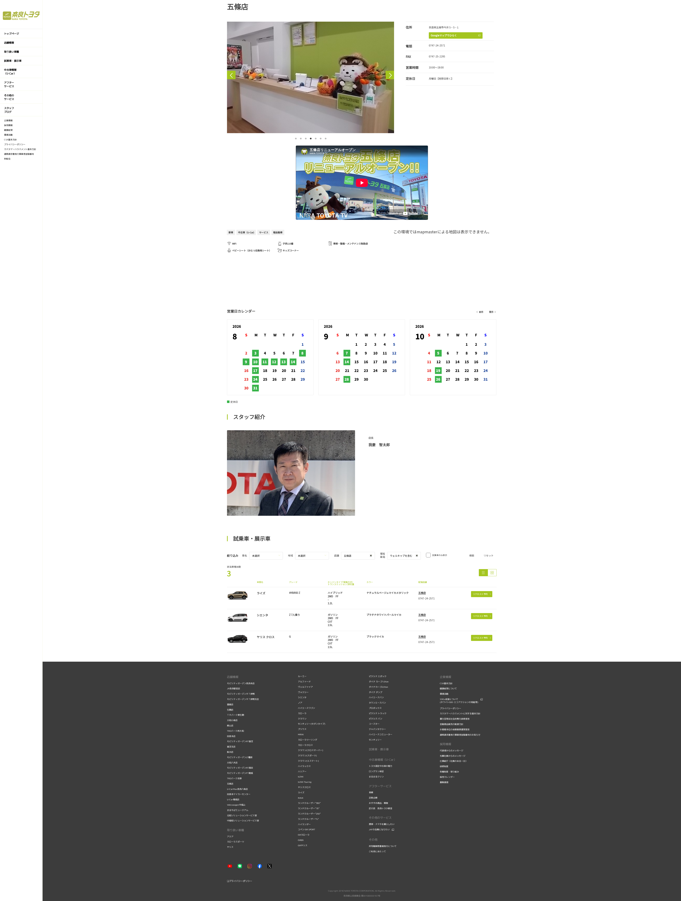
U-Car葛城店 (233, 799)
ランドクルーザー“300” (309, 803)
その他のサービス (380, 818)
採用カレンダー (447, 776)
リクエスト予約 (480, 593)
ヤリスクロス (304, 787)
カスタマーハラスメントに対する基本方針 (460, 713)
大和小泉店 (232, 720)
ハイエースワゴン (306, 708)
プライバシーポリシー (450, 708)
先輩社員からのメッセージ (453, 755)
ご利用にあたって (377, 851)
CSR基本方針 (446, 683)
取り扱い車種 (235, 830)
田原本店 (231, 736)
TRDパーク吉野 (234, 778)
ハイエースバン (376, 697)
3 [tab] (306, 137)
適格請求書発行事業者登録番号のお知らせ (460, 734)
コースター (374, 723)
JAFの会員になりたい (379, 829)
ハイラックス (304, 766)
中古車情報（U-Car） (383, 760)
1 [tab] (296, 137)
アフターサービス (380, 786)
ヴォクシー (303, 692)
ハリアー (302, 771)
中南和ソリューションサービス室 (243, 820)
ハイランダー (304, 824)
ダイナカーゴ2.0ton (378, 686)
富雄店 (230, 704)
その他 (373, 840)
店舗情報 (232, 677)
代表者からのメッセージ (452, 750)
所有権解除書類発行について (383, 846)
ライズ (301, 792)
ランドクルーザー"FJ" (308, 819)
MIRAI (301, 734)
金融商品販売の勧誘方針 (452, 724)
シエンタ (302, 697)
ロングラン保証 (376, 771)
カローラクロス (305, 745)
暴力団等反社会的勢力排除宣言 (455, 718)
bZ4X (300, 776)
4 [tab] (310, 137)
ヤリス (230, 847)
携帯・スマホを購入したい (381, 824)
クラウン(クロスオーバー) (310, 750)
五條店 (422, 592)
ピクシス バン (375, 718)
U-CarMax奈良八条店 (237, 789)
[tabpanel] (310, 77)
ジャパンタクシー (377, 729)
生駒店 (230, 709)
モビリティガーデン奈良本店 (241, 683)
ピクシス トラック (377, 713)
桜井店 (230, 751)
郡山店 (230, 725)
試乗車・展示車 (379, 749)
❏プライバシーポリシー (239, 881)
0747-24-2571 (437, 45)
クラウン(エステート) (308, 760)
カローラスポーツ (235, 841)
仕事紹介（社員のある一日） (454, 761)
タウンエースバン (377, 702)
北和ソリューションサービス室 (242, 815)
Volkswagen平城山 (236, 804)
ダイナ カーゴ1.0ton (379, 681)
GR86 (300, 840)
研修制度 (444, 766)
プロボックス (375, 708)
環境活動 (444, 693)
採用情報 (445, 744)
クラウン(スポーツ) (307, 755)
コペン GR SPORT (306, 829)
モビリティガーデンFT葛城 (240, 773)
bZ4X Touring (304, 781)
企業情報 (445, 677)
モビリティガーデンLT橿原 (240, 757)
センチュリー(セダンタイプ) (311, 723)
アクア (230, 836)
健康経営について (448, 688)
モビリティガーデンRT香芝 (240, 741)
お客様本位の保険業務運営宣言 (455, 729)
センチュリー (375, 739)
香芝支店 (231, 746)
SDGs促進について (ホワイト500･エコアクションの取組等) (459, 701)
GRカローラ (303, 834)
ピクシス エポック (377, 676)
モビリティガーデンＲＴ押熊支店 (243, 699)
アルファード (304, 681)
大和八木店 (232, 762)
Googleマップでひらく (444, 35)
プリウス (302, 729)
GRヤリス (302, 845)
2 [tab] (301, 137)
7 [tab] (325, 137)
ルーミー (302, 676)
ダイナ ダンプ (375, 692)
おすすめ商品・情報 (379, 803)
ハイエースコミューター (380, 734)
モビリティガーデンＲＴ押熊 (241, 693)
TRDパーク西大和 (235, 730)
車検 (371, 792)
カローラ (302, 713)
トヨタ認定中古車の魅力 (380, 765)
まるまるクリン (376, 776)
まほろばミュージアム (237, 810)
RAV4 (300, 797)
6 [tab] (320, 137)
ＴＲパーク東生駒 (235, 714)
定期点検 (373, 797)
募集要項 (444, 782)
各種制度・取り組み (449, 771)
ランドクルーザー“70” (309, 808)
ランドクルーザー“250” (309, 813)
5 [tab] (315, 137)
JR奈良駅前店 (233, 688)
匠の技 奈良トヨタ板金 (380, 808)
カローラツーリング (307, 739)
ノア (300, 702)
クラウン (302, 718)
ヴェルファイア (305, 686)
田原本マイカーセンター (238, 794)
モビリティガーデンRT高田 (240, 767)
